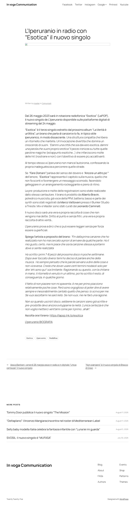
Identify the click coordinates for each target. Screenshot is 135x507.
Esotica (29, 338)
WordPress (124, 499)
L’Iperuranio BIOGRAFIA (39, 322)
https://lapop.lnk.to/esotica (66, 315)
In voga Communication (22, 4)
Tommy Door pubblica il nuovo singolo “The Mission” (38, 412)
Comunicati (46, 103)
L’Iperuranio (41, 338)
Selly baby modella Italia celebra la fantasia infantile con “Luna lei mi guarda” (53, 429)
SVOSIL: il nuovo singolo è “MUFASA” (29, 437)
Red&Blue (53, 338)
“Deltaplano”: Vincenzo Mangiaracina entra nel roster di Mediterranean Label (53, 420)
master (37, 103)
